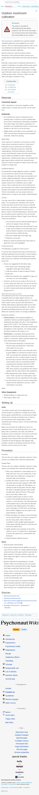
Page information (22, 747)
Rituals (8, 654)
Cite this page (21, 749)
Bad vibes (9, 722)
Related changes (21, 735)
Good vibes (9, 715)
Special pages (21, 738)
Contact (23, 629)
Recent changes (11, 699)
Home (7, 636)
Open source (10, 703)
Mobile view (4, 791)
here (3, 110)
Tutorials (8, 664)
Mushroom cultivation (17, 615)
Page (2, 6)
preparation (8, 41)
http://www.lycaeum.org (11, 596)
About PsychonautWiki (16, 787)
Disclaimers (26, 787)
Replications (10, 650)
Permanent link (22, 744)
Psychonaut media (12, 646)
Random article (11, 675)
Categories (5, 615)
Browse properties (21, 752)
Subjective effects (12, 657)
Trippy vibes (10, 719)
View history (34, 6)
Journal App (10, 679)
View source (26, 6)
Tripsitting (9, 661)
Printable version (21, 741)
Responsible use (12, 668)
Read (19, 6)
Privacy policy (5, 787)
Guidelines (9, 696)
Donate (16, 629)
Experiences (10, 643)
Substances (10, 639)
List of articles (10, 672)
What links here (22, 732)
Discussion (8, 6)
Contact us (10, 692)
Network (7, 712)
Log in (2, 620)
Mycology (28, 615)
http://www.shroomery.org (12, 598)
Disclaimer (15, 23)
